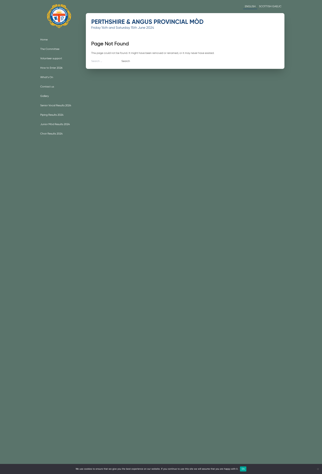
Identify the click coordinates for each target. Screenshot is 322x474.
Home (44, 39)
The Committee (49, 49)
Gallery (44, 96)
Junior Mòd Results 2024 (55, 124)
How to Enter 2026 (51, 67)
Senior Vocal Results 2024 (55, 105)
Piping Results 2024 (51, 114)
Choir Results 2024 (51, 133)
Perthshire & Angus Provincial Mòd (147, 22)
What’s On (46, 77)
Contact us (47, 86)
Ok (243, 468)
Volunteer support (51, 58)
